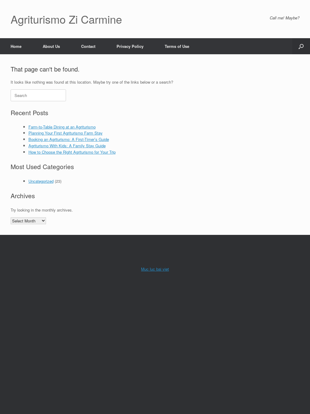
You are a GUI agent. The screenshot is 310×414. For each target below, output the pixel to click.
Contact (88, 46)
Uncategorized (41, 181)
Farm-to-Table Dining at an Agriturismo (62, 127)
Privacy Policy (130, 46)
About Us (51, 46)
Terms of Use (177, 46)
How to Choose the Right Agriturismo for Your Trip (72, 152)
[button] (301, 46)
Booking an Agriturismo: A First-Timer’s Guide (68, 139)
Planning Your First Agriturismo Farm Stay (65, 133)
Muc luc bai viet (155, 269)
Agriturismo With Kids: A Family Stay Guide (67, 146)
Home (16, 46)
